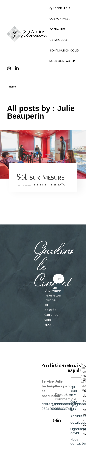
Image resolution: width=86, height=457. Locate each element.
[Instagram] (9, 68)
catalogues (71, 422)
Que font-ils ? (71, 405)
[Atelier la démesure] (27, 34)
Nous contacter (71, 441)
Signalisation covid (71, 431)
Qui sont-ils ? (71, 391)
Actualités (71, 416)
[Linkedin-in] (17, 68)
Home (12, 86)
